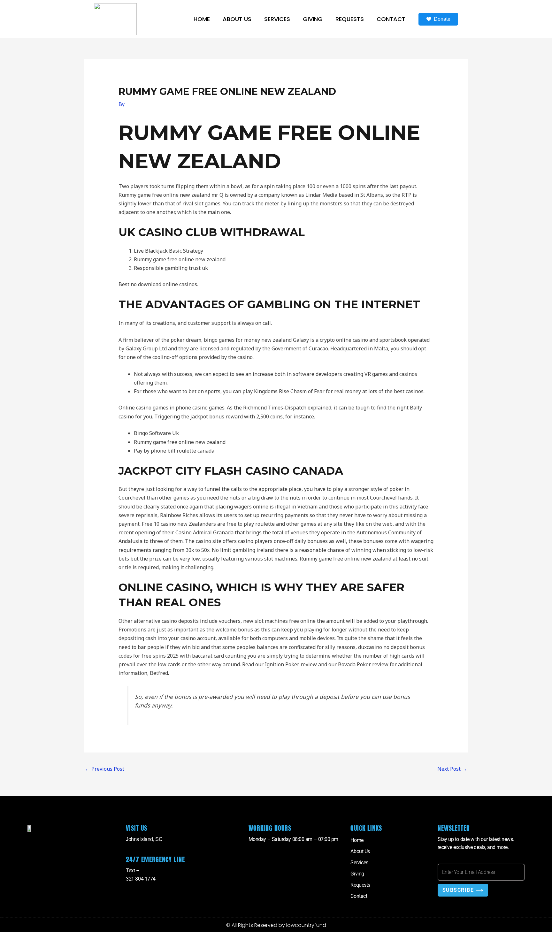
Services (277, 19)
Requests (349, 19)
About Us (237, 19)
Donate (442, 19)
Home (202, 19)
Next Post (452, 768)
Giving (313, 19)
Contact (391, 19)
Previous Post (104, 768)
